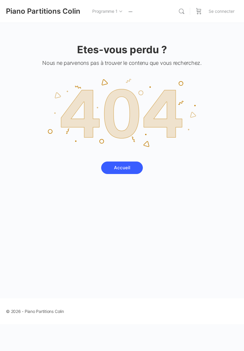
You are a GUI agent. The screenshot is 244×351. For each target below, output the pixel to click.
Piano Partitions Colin (43, 11)
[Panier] (199, 11)
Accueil (122, 167)
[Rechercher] (181, 11)
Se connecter (221, 11)
